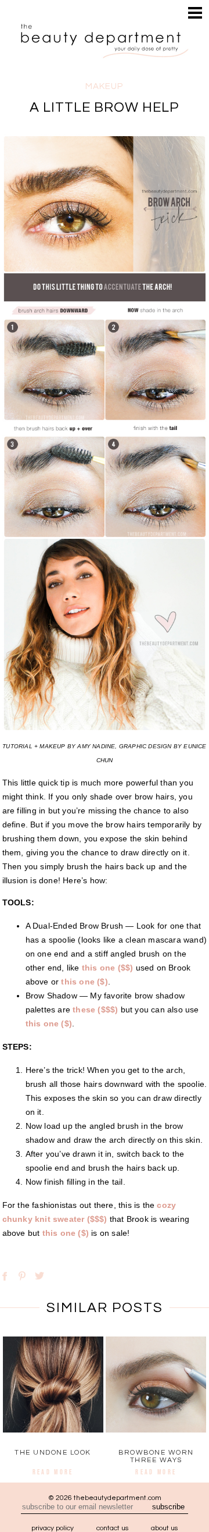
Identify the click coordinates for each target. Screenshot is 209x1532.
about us (164, 1528)
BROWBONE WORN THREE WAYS (156, 1456)
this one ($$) (108, 967)
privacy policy (52, 1528)
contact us (112, 1528)
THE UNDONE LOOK (53, 1452)
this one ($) (84, 981)
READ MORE (53, 1472)
